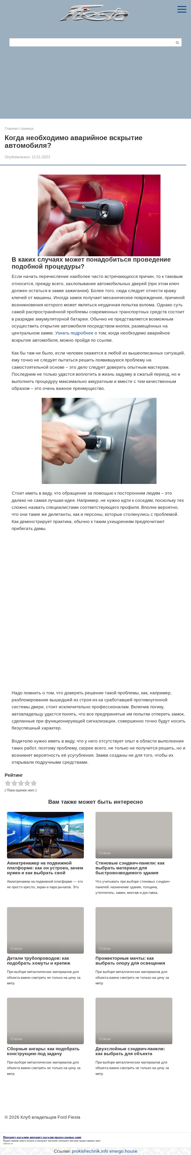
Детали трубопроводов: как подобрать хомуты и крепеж (38, 961)
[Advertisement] (95, 83)
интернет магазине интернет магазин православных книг (68, 1140)
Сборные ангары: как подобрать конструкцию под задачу (43, 1051)
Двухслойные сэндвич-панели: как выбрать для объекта (130, 1051)
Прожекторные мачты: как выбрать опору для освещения (130, 961)
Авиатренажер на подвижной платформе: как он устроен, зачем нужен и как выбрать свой (45, 868)
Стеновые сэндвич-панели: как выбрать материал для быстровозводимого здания (130, 868)
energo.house (123, 1151)
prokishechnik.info (90, 1151)
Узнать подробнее (74, 333)
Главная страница (19, 128)
